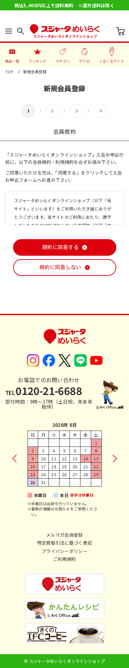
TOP (9, 71)
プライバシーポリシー (64, 551)
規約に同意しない (60, 267)
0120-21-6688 (43, 390)
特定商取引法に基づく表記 (64, 542)
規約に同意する (60, 247)
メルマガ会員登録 (64, 534)
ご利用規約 (64, 559)
